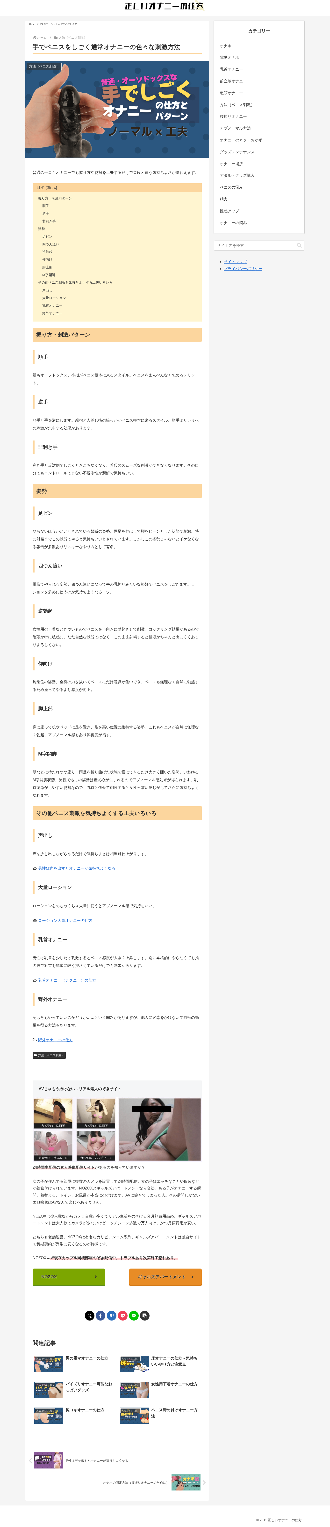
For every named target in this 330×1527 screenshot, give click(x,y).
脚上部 (47, 267)
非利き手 (49, 221)
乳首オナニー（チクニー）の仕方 (67, 980)
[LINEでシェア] (134, 1316)
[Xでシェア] (89, 1316)
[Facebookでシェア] (100, 1316)
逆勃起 (47, 252)
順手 (45, 206)
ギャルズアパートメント (162, 1276)
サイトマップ (235, 262)
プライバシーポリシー (243, 269)
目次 (40, 187)
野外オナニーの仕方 (55, 1040)
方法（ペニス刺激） (51, 1055)
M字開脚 (48, 275)
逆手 (45, 213)
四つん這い (50, 244)
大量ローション (54, 298)
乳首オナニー (52, 305)
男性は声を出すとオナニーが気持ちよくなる (76, 868)
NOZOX (49, 1276)
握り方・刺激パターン (55, 198)
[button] (145, 1316)
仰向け (47, 259)
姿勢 (41, 229)
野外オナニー (52, 313)
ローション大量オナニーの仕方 (65, 920)
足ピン (47, 236)
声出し (47, 290)
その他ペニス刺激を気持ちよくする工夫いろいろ (75, 282)
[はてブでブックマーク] (111, 1316)
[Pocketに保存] (123, 1316)
